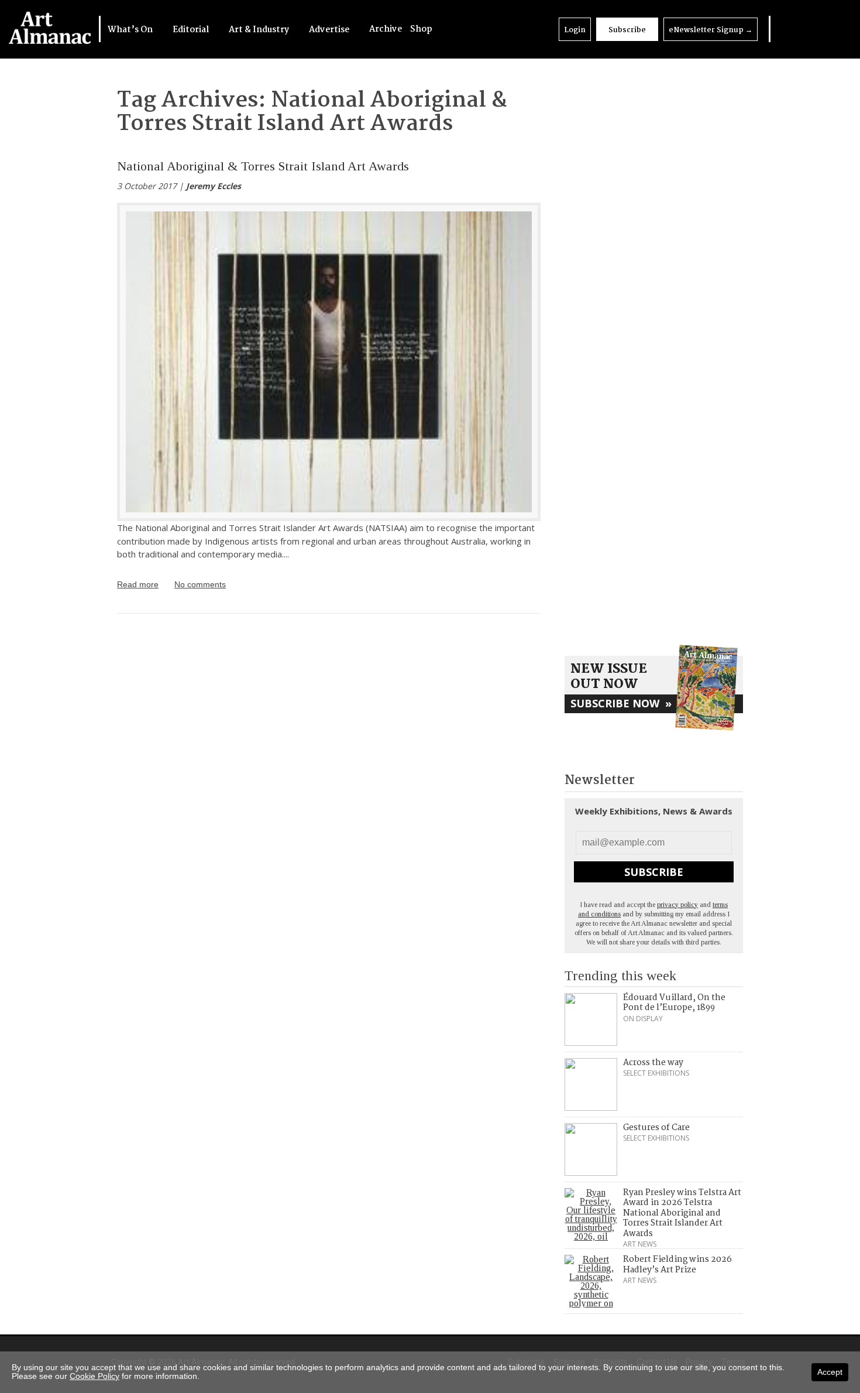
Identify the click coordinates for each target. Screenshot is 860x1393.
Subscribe (627, 30)
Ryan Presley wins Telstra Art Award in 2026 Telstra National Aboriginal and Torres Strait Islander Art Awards (682, 1213)
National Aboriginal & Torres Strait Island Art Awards (263, 166)
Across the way (653, 1063)
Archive (385, 29)
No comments (200, 584)
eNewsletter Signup (710, 30)
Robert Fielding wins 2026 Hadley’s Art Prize (677, 1264)
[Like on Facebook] (797, 29)
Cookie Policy (94, 1376)
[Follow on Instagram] (813, 29)
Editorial (192, 30)
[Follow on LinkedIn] (782, 29)
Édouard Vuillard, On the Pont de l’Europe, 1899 (674, 1003)
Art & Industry (260, 30)
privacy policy (677, 905)
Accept (829, 1372)
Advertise (330, 30)
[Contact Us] (829, 29)
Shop (421, 29)
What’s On (131, 30)
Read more (138, 584)
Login (575, 30)
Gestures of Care (656, 1128)
